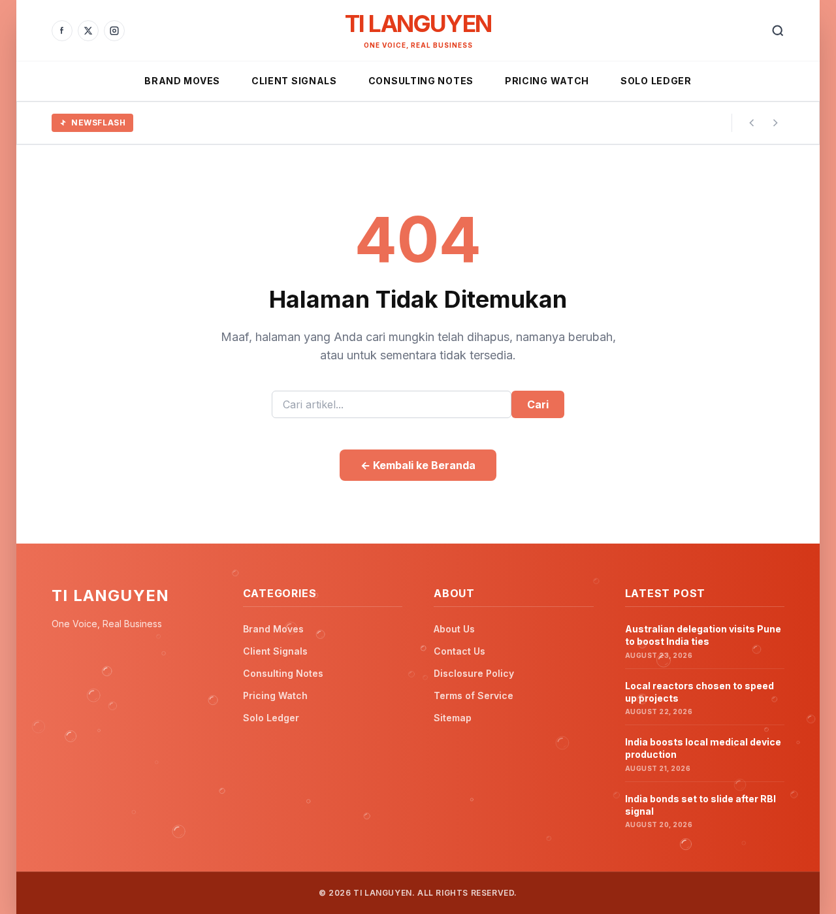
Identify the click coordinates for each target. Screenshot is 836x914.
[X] (88, 30)
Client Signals (294, 80)
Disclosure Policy (474, 673)
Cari (538, 404)
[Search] (777, 30)
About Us (454, 628)
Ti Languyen (418, 23)
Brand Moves (182, 80)
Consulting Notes (421, 80)
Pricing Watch (547, 80)
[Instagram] (114, 30)
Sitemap (453, 717)
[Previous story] (752, 123)
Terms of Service (473, 695)
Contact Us (459, 651)
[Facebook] (62, 30)
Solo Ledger (656, 80)
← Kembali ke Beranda (418, 465)
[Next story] (775, 123)
